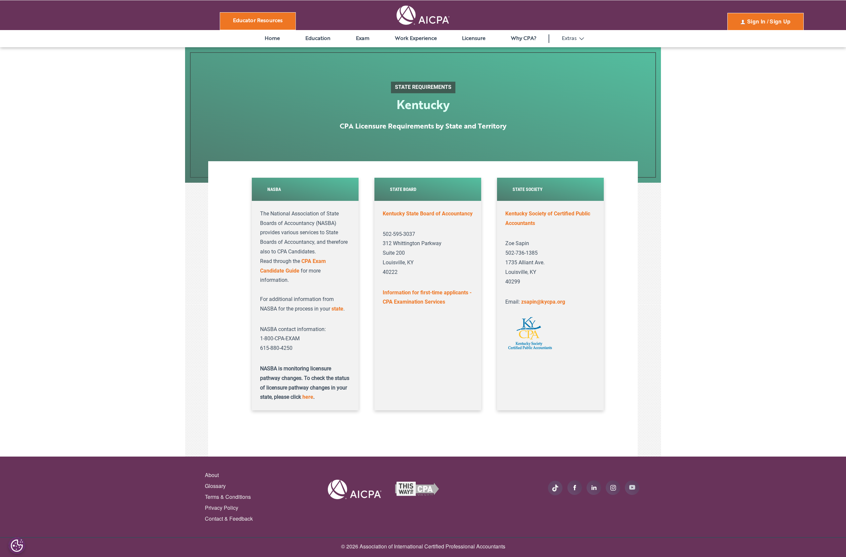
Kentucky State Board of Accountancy (428, 213)
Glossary (215, 486)
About (212, 475)
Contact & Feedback (229, 518)
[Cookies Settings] (17, 545)
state (337, 309)
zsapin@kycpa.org (543, 302)
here (307, 397)
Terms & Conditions (228, 497)
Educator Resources (258, 20)
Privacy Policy (221, 507)
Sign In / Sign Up (768, 21)
